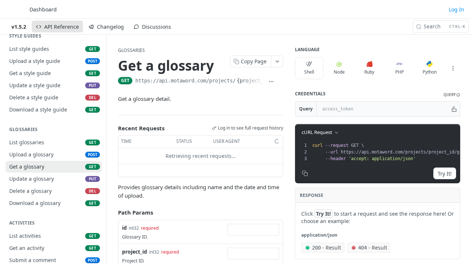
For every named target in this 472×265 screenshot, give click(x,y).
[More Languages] (452, 68)
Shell (309, 72)
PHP (399, 72)
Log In (456, 9)
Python (430, 72)
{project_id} (254, 81)
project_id (134, 251)
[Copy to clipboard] (280, 81)
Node (339, 72)
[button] (452, 95)
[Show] (454, 109)
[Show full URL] (271, 81)
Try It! (445, 173)
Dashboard (43, 9)
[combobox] (253, 230)
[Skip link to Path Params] (113, 212)
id (124, 227)
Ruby (369, 72)
